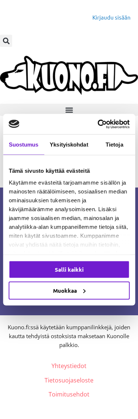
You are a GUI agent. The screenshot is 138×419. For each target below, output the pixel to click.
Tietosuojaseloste (69, 380)
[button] (6, 41)
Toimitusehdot (69, 394)
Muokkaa (65, 290)
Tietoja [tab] (114, 144)
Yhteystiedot (69, 366)
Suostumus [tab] (24, 144)
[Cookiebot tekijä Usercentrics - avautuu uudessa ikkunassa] (98, 124)
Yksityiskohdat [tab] (69, 144)
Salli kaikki (69, 269)
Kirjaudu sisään (111, 17)
